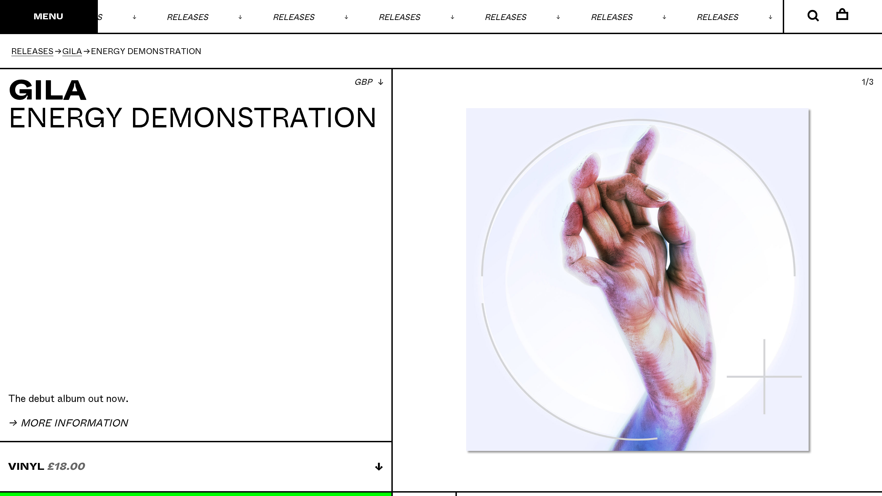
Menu (48, 17)
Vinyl (46, 467)
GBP (364, 82)
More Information (73, 423)
